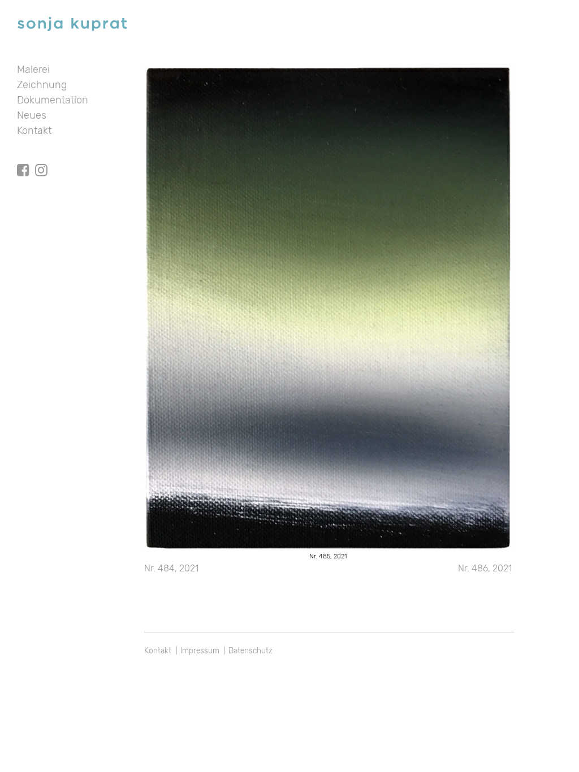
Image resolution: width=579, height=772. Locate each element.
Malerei (33, 69)
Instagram (41, 159)
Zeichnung (42, 85)
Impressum (199, 650)
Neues (31, 115)
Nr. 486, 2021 (485, 568)
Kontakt (34, 130)
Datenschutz (250, 650)
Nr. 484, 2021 (171, 568)
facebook (23, 159)
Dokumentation (52, 100)
